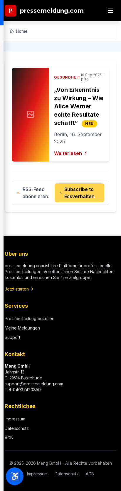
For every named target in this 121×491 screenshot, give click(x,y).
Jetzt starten (17, 288)
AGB (9, 437)
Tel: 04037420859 (23, 389)
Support (12, 337)
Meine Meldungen (22, 327)
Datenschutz (17, 428)
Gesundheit (67, 77)
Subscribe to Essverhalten (79, 192)
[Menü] (110, 11)
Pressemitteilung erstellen (29, 318)
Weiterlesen (68, 153)
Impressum (15, 418)
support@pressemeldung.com (34, 383)
